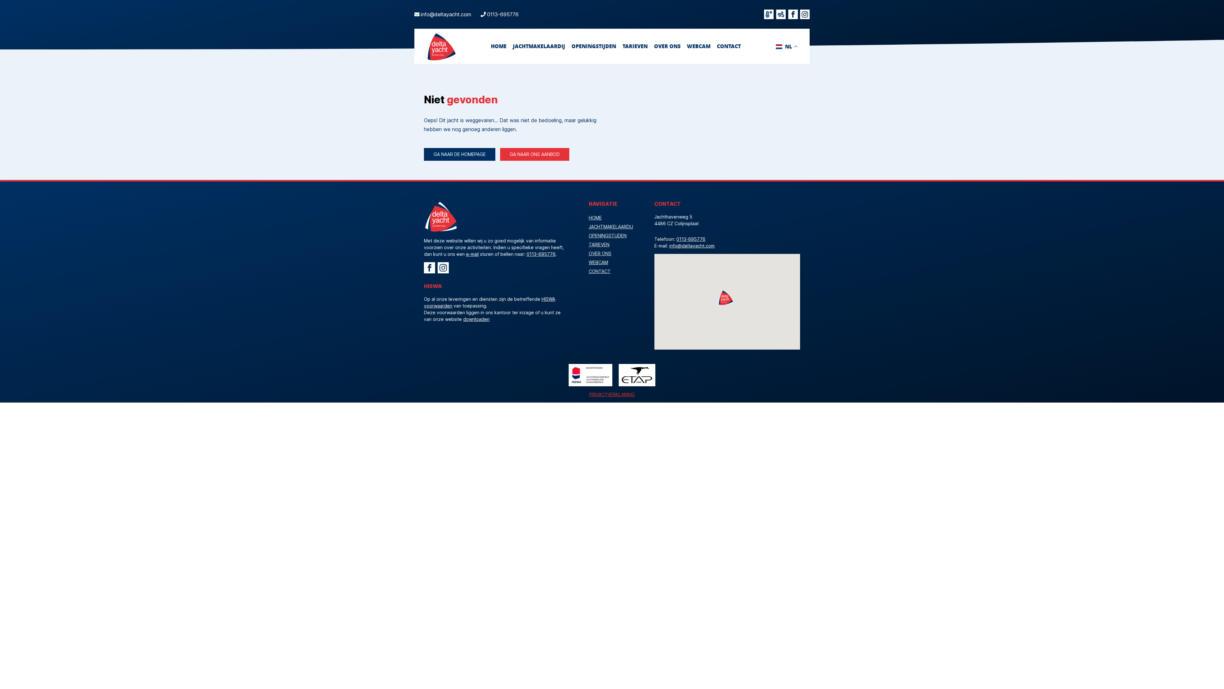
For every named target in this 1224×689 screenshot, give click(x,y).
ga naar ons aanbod (535, 154)
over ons (667, 46)
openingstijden (594, 46)
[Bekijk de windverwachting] (781, 14)
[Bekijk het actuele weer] (769, 14)
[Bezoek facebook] (793, 14)
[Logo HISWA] (590, 375)
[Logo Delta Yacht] (440, 46)
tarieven (635, 46)
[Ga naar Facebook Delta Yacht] (429, 267)
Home (498, 46)
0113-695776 (503, 14)
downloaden (476, 319)
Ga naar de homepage (459, 154)
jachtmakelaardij (539, 46)
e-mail (472, 254)
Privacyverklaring (612, 394)
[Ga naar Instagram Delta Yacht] (443, 267)
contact (729, 46)
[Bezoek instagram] (805, 14)
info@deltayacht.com (446, 14)
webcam (698, 46)
